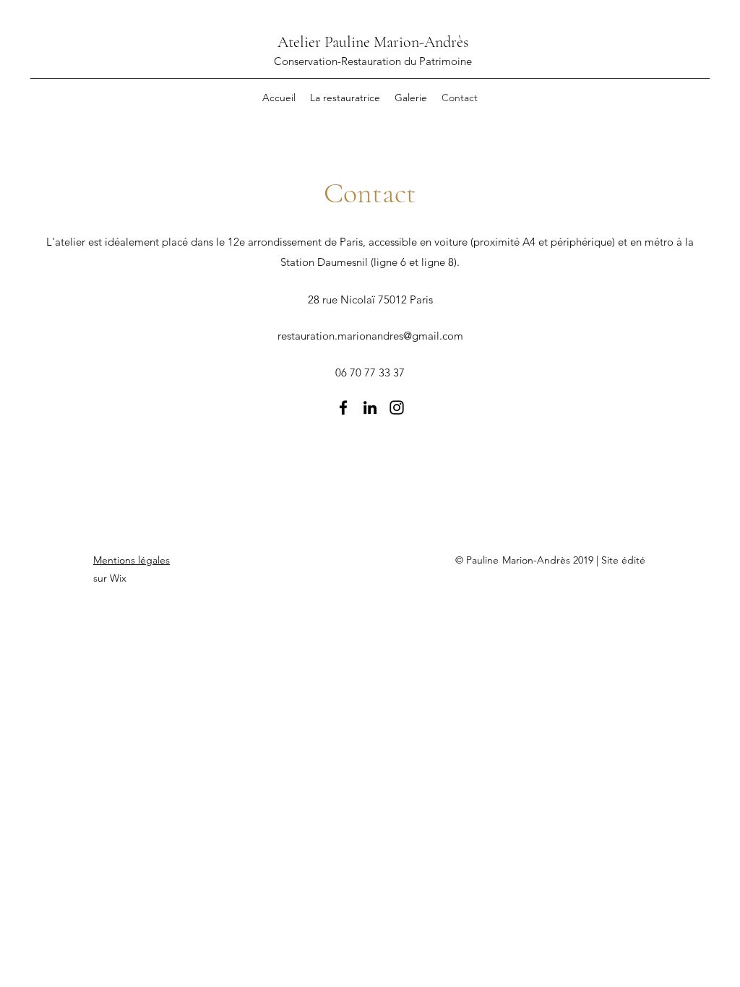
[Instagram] (396, 407)
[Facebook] (343, 407)
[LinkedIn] (370, 407)
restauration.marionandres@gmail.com (370, 335)
